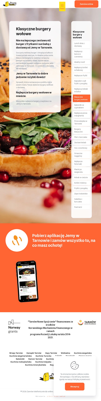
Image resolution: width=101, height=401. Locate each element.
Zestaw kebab (80, 142)
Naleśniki (20, 359)
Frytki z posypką (81, 188)
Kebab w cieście (81, 177)
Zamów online (86, 4)
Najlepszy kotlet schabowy (81, 68)
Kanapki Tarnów (34, 353)
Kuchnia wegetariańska (20, 356)
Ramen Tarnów (35, 359)
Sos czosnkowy (80, 148)
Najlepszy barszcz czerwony (78, 54)
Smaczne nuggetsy (78, 154)
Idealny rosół (79, 62)
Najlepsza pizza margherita (80, 114)
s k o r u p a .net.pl (56, 396)
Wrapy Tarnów (16, 353)
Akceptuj (74, 386)
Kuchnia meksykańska (21, 362)
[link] (27, 280)
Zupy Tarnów (51, 353)
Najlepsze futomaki (78, 162)
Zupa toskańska (80, 194)
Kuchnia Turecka (43, 356)
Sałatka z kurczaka (78, 200)
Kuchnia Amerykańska (35, 365)
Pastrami (78, 207)
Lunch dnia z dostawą (79, 44)
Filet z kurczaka (80, 137)
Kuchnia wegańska (83, 353)
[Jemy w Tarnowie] (9, 4)
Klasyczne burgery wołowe (81, 98)
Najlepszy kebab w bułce (81, 90)
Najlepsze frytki (80, 75)
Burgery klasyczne (78, 130)
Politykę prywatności (81, 379)
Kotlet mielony (80, 183)
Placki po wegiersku (78, 170)
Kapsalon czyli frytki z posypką (80, 82)
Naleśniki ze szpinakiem (79, 106)
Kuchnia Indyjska (43, 362)
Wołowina (65, 353)
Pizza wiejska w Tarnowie (80, 122)
